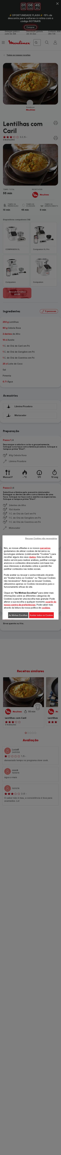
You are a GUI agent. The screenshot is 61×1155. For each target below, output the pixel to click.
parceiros (45, 548)
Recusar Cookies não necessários (41, 538)
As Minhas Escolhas (18, 615)
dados (32, 557)
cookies (46, 607)
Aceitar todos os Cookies (41, 615)
